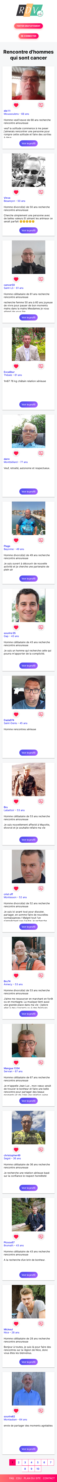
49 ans (20, 549)
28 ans (15, 1332)
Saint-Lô (9, 287)
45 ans (23, 723)
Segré (7, 1158)
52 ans (23, 897)
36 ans (17, 1158)
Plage (7, 546)
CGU (19, 1478)
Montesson (10, 897)
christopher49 (12, 1155)
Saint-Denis (10, 723)
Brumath (8, 1245)
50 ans (21, 200)
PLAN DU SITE (32, 1478)
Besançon (9, 200)
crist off (8, 894)
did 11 (7, 110)
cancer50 (9, 284)
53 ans (21, 810)
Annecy (8, 984)
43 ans (15, 636)
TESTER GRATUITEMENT (28, 26)
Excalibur (9, 371)
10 (37, 1468)
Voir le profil (28, 143)
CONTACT (49, 1478)
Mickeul (8, 1329)
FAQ (11, 1478)
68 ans (25, 113)
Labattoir (9, 810)
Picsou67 (9, 1242)
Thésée (8, 374)
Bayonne (9, 549)
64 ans (23, 1419)
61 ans (19, 287)
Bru (6, 807)
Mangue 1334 (12, 1068)
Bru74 (7, 981)
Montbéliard (11, 462)
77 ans (24, 462)
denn (7, 458)
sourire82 (9, 1416)
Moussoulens (11, 113)
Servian (8, 1071)
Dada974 (9, 720)
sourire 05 (10, 633)
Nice (6, 1332)
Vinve (7, 197)
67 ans (18, 1071)
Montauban (10, 1419)
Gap (6, 636)
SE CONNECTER (28, 36)
